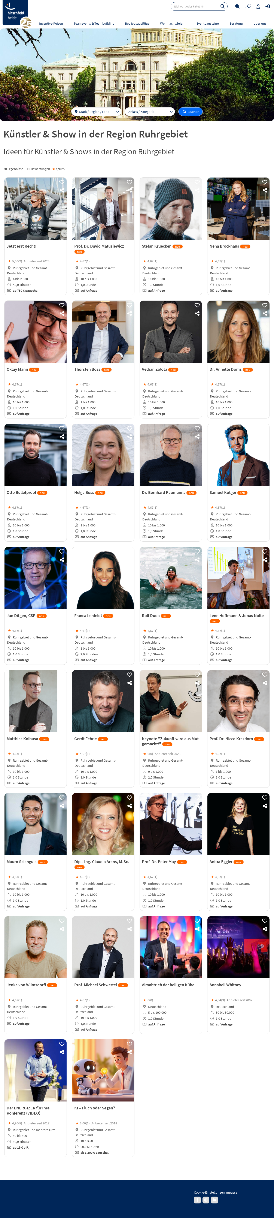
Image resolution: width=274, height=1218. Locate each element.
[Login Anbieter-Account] (267, 6)
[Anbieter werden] (258, 6)
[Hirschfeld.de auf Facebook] (197, 1200)
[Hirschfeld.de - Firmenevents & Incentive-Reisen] (15, 12)
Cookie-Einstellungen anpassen (216, 1192)
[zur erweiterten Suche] (237, 6)
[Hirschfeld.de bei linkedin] (214, 1200)
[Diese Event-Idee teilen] (61, 190)
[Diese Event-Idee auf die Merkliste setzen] (61, 182)
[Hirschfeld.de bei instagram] (206, 1200)
